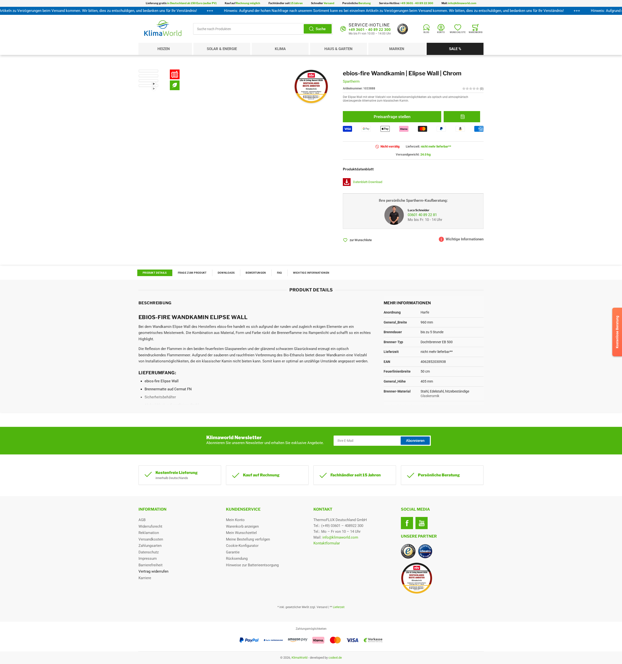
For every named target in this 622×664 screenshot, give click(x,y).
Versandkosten (150, 539)
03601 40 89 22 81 (422, 215)
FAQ (279, 272)
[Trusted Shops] (402, 29)
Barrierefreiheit (150, 565)
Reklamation (148, 533)
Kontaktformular (326, 543)
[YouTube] (421, 523)
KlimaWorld (299, 657)
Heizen (163, 49)
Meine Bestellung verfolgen (248, 539)
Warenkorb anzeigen (242, 526)
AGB (142, 520)
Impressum (147, 558)
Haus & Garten (338, 49)
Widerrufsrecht (150, 526)
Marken (396, 49)
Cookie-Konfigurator (242, 545)
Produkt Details (155, 272)
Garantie (233, 552)
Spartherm (351, 81)
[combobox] (263, 29)
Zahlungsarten (150, 545)
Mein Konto (235, 520)
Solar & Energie (222, 49)
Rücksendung (237, 558)
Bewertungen (256, 272)
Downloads (226, 272)
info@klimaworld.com (340, 537)
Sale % (455, 49)
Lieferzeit (339, 607)
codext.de (335, 657)
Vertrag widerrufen (153, 571)
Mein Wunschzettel (241, 533)
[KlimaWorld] (442, 576)
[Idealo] (425, 551)
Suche (321, 29)
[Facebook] (407, 523)
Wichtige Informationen (311, 272)
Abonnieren (415, 440)
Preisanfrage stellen (392, 116)
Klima (280, 49)
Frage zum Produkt (192, 272)
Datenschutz (148, 552)
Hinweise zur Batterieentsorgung (252, 565)
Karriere (144, 578)
